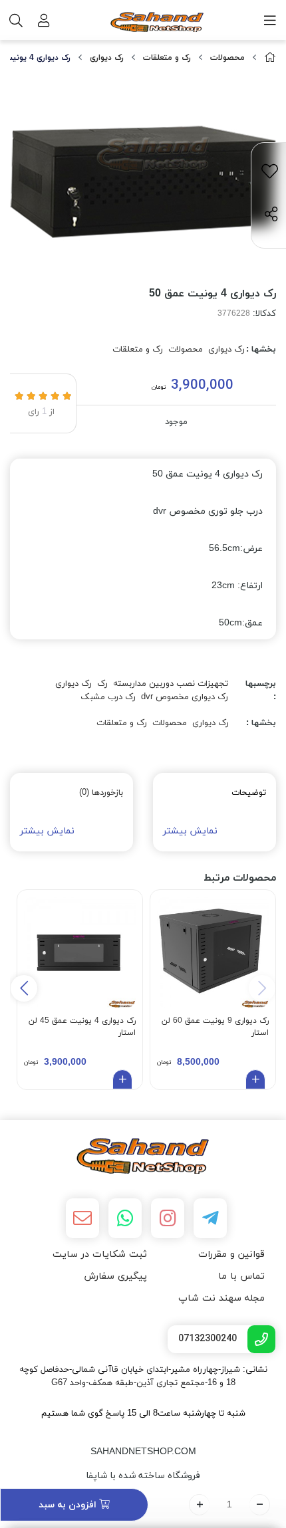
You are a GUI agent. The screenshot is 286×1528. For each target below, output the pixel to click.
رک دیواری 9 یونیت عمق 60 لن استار (215, 1027)
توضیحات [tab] (248, 793)
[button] (24, 988)
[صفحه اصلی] (270, 58)
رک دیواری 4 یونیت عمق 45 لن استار (82, 1027)
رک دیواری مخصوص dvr (184, 697)
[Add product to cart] (255, 1079)
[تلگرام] (210, 1218)
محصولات (227, 58)
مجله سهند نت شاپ (221, 1298)
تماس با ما (241, 1276)
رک (102, 684)
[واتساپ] (125, 1218)
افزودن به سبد (69, 1505)
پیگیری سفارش (115, 1276)
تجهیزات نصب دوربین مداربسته (170, 684)
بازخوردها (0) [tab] (101, 793)
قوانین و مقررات (231, 1254)
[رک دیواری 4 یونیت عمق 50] (143, 1156)
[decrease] (259, 1504)
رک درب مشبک (108, 697)
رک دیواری (107, 58)
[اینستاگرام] (167, 1218)
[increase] (199, 1504)
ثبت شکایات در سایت (100, 1254)
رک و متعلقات (167, 58)
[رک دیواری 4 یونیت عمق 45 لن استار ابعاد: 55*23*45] (80, 952)
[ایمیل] (82, 1218)
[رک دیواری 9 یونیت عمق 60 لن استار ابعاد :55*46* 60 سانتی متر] (213, 952)
